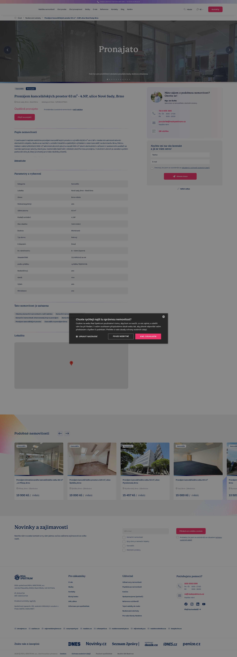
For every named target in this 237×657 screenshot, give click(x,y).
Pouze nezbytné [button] (121, 336)
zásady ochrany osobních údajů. (133, 329)
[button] (86, 336)
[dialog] (118, 328)
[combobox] (163, 316)
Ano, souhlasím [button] (148, 336)
